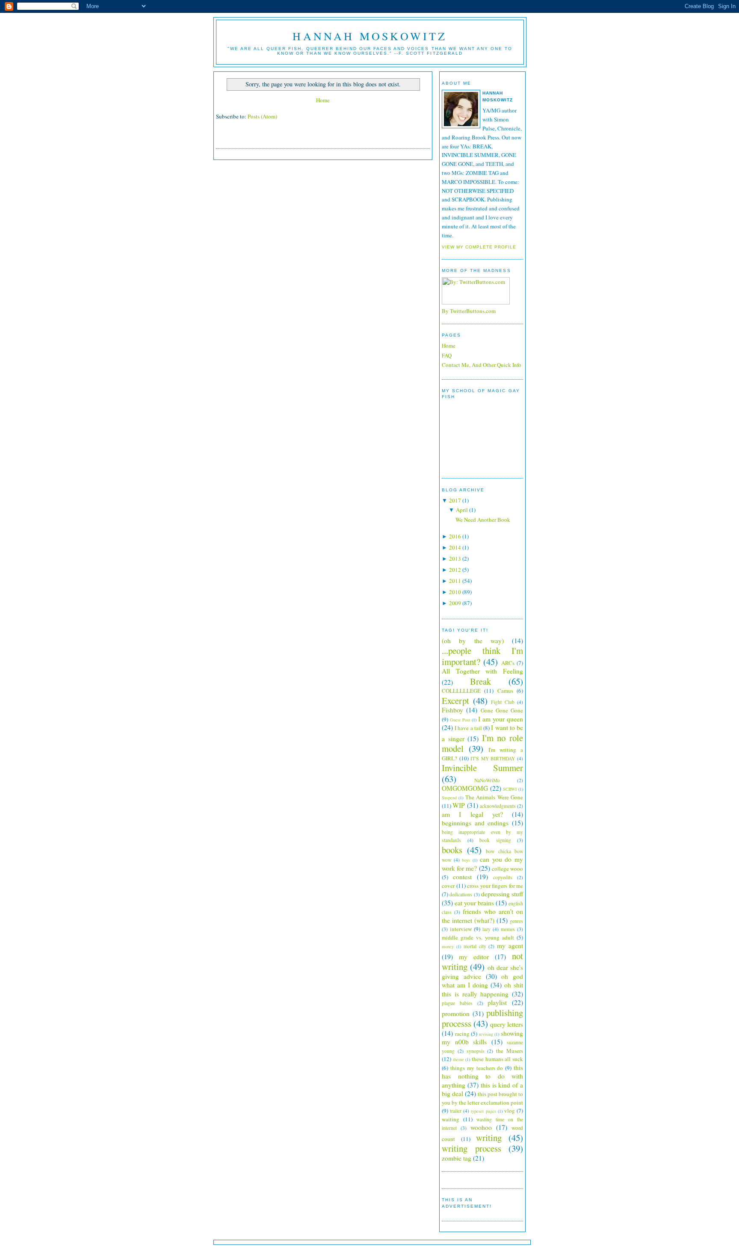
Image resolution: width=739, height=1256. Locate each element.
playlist (497, 1002)
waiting (450, 1119)
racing (462, 1033)
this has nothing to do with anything (482, 1076)
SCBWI (510, 789)
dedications (460, 894)
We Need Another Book (482, 519)
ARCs (507, 663)
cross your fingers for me (495, 886)
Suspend (449, 798)
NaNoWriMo (487, 780)
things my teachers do (476, 1068)
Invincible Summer (482, 768)
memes (508, 929)
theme (458, 1059)
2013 (455, 558)
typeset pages (483, 1111)
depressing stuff (502, 894)
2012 (455, 569)
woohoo (481, 1127)
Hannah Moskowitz (370, 36)
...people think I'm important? (482, 656)
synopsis (476, 1051)
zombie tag (456, 1158)
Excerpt (455, 700)
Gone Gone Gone (502, 710)
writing (489, 1138)
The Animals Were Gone (494, 797)
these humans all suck (497, 1059)
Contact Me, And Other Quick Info (481, 365)
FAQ (447, 355)
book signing (495, 840)
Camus (505, 690)
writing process (471, 1148)
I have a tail (468, 728)
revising (486, 1034)
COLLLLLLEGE (461, 690)
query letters (506, 1024)
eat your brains (474, 902)
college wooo (507, 868)
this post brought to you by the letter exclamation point (482, 1098)
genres (516, 921)
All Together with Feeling (482, 671)
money (448, 946)
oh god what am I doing (482, 981)
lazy (486, 929)
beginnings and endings (475, 823)
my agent (510, 945)
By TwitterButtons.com (469, 311)
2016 (455, 536)
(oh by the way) (473, 640)
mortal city (475, 946)
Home (323, 100)
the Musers (509, 1051)
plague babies (457, 1003)
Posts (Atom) (262, 116)
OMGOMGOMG (465, 788)
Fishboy (452, 710)
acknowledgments (498, 806)
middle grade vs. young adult (478, 937)
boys (466, 860)
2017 (455, 500)
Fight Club (502, 702)
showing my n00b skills (482, 1037)
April (462, 510)
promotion (456, 1013)
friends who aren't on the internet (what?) (482, 916)
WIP (458, 805)
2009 (455, 603)
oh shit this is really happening (482, 989)
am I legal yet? (472, 814)
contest (462, 876)
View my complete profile (479, 247)
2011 (455, 581)
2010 (455, 592)
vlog (509, 1110)
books (452, 850)
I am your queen (500, 719)
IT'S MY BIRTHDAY (492, 758)
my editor (474, 956)
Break (480, 681)
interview (461, 929)
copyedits (502, 877)
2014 (455, 547)
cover (448, 886)
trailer (455, 1111)
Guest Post (460, 720)
